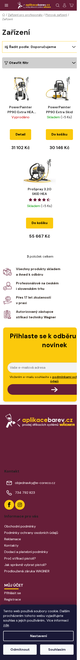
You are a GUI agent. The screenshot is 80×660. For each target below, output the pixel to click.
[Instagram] (20, 505)
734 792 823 (25, 492)
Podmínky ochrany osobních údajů (31, 532)
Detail (20, 134)
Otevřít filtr (19, 63)
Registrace (12, 599)
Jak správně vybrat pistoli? (25, 565)
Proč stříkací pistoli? (20, 558)
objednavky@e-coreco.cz (35, 483)
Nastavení (38, 636)
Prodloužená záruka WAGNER (26, 571)
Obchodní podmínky (20, 526)
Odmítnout (20, 649)
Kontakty (11, 545)
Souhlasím (57, 649)
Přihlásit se (12, 593)
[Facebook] (9, 505)
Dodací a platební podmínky (26, 552)
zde (6, 625)
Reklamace (12, 539)
